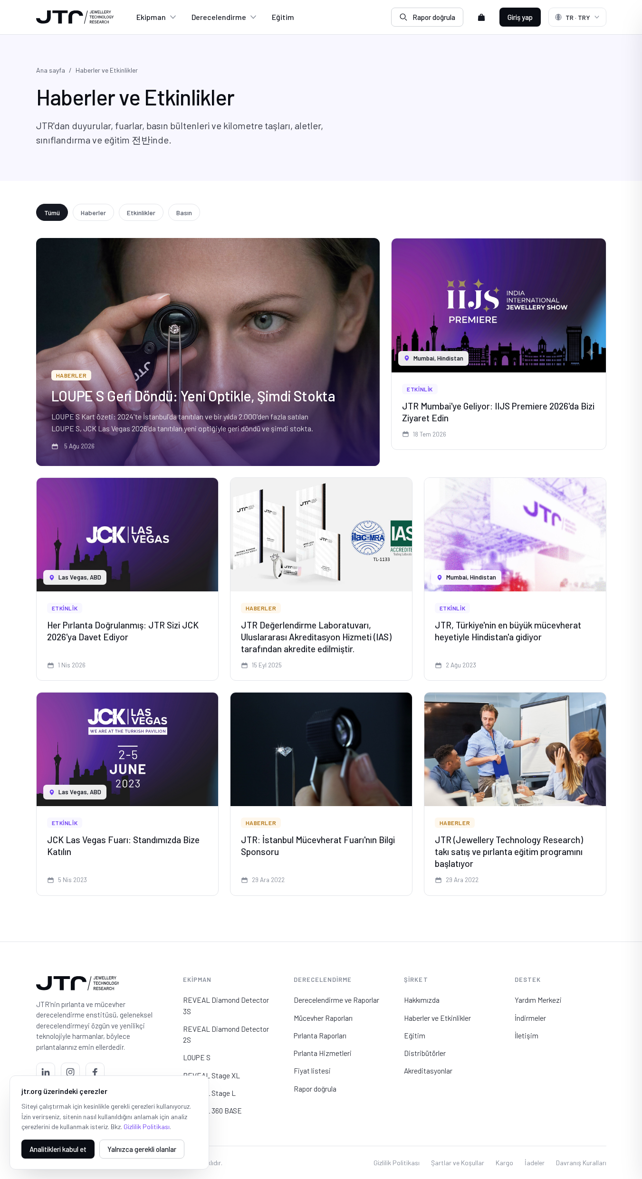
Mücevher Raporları (323, 1017)
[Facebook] (95, 1072)
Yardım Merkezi (538, 999)
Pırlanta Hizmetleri (323, 1052)
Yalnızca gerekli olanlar (141, 1149)
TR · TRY (577, 17)
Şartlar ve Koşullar (457, 1163)
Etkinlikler (141, 213)
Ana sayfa (50, 70)
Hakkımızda (422, 999)
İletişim (526, 1035)
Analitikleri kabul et (57, 1149)
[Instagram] (70, 1072)
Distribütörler (425, 1052)
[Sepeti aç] (481, 17)
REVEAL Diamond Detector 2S (226, 1034)
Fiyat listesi (312, 1070)
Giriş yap (520, 17)
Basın (184, 213)
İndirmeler (530, 1017)
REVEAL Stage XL (211, 1075)
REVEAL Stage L (209, 1092)
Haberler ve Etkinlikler (437, 1017)
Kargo (504, 1163)
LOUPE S (197, 1057)
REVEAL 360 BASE (212, 1110)
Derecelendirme (219, 16)
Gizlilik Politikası (397, 1163)
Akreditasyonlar (428, 1070)
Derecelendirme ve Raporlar (336, 999)
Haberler (93, 213)
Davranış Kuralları (581, 1163)
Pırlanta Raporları (320, 1035)
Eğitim (283, 16)
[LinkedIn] (45, 1072)
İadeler (535, 1163)
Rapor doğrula (433, 17)
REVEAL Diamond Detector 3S (226, 1005)
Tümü (52, 213)
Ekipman (151, 16)
